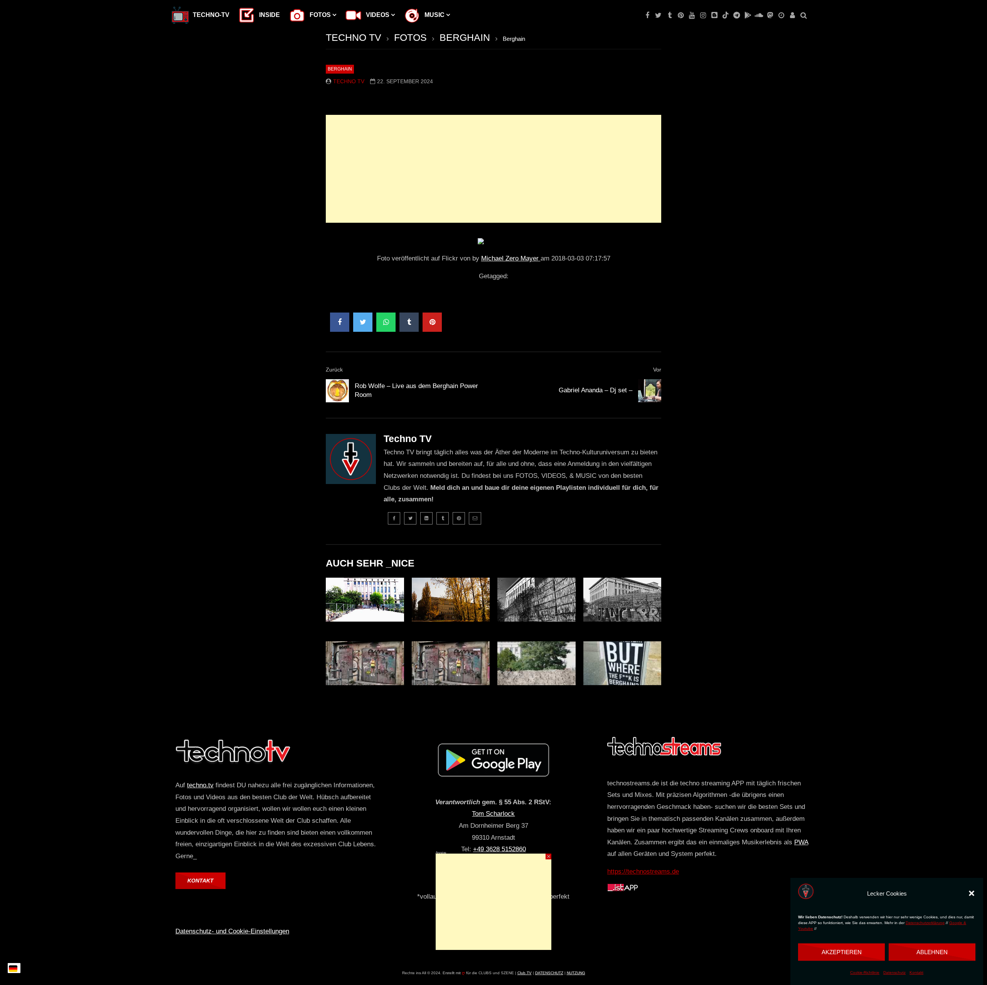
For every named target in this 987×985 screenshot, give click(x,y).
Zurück (334, 369)
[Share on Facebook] (339, 322)
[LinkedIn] (426, 518)
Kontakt (916, 973)
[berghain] (451, 663)
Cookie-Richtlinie (864, 973)
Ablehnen (932, 952)
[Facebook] (647, 15)
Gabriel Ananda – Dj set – (595, 390)
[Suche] (803, 15)
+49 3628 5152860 (499, 849)
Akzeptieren (842, 952)
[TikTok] (725, 15)
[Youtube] (691, 15)
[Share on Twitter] (362, 322)
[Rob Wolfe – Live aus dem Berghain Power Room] (337, 390)
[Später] (781, 15)
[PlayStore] (747, 15)
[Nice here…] (622, 663)
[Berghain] (451, 600)
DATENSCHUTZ (549, 973)
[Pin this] (432, 322)
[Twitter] (658, 15)
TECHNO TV (353, 37)
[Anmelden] (792, 15)
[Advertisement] (493, 169)
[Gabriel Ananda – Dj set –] (649, 390)
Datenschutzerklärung (925, 923)
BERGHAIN (465, 37)
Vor (657, 369)
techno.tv (200, 785)
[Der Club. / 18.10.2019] (536, 663)
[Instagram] (703, 15)
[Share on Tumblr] (409, 322)
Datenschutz (894, 973)
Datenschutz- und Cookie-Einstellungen (232, 931)
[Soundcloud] (759, 15)
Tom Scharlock (493, 813)
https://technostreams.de (643, 871)
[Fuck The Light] (365, 600)
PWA (801, 842)
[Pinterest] (680, 15)
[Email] (475, 518)
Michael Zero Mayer (511, 258)
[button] (971, 893)
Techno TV (348, 81)
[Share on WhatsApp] (386, 322)
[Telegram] (736, 15)
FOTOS (410, 37)
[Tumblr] (669, 15)
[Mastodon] (770, 15)
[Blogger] (714, 15)
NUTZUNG (576, 973)
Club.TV (524, 973)
